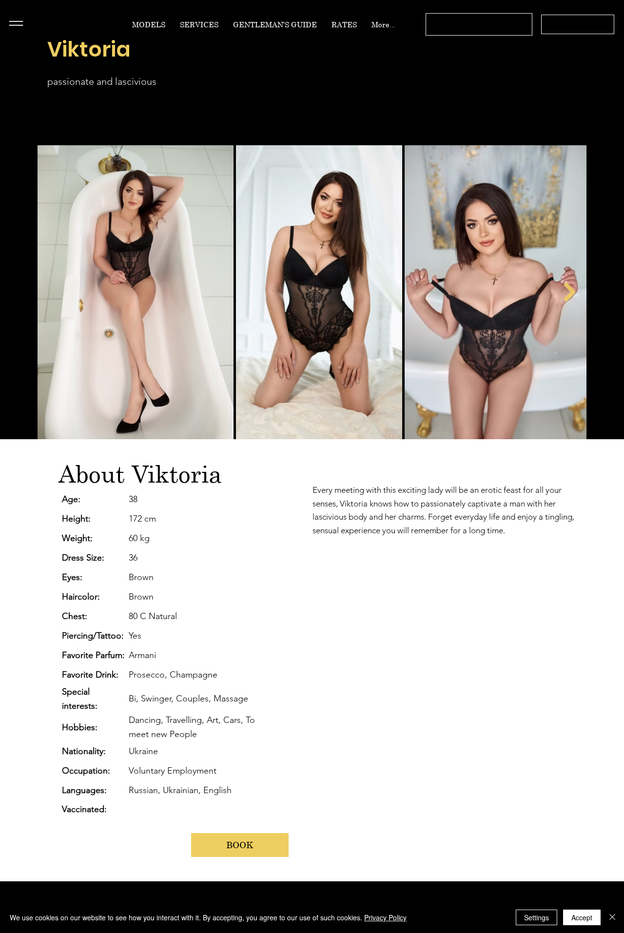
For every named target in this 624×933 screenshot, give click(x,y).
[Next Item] (569, 291)
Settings (536, 917)
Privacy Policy (385, 917)
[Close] (612, 917)
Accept (581, 917)
